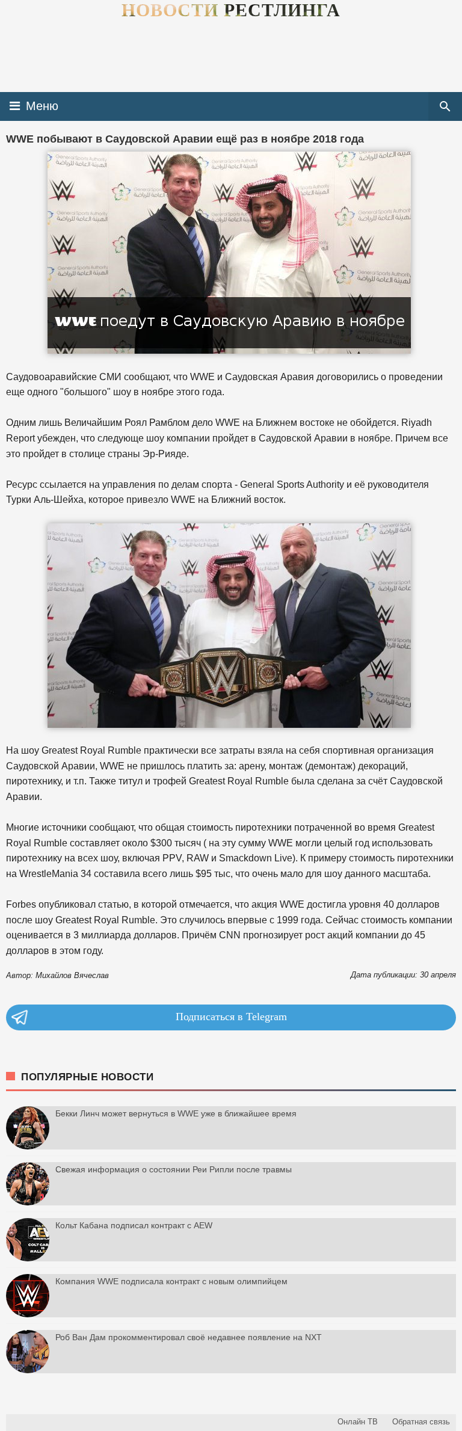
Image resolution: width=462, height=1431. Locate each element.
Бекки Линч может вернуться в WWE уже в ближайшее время (176, 1113)
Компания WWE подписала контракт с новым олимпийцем (171, 1281)
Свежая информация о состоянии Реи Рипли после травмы (173, 1169)
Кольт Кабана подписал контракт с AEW (133, 1225)
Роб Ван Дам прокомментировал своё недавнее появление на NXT (188, 1337)
